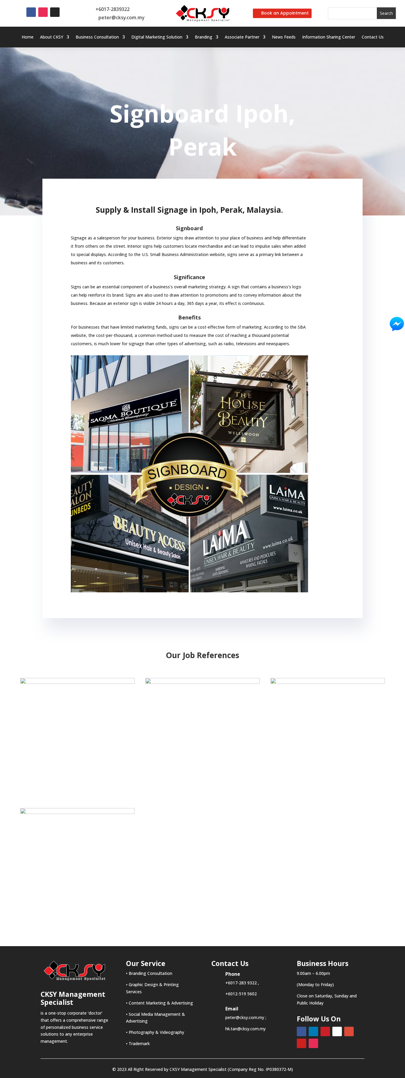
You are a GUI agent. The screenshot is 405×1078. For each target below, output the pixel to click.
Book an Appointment (285, 13)
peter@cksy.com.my (121, 17)
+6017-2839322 (112, 9)
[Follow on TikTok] (55, 12)
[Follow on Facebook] (31, 12)
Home (28, 37)
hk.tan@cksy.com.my (245, 1028)
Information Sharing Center (328, 37)
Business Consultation (97, 37)
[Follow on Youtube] (301, 1043)
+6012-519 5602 (241, 994)
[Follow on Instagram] (43, 12)
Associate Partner (242, 37)
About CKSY (51, 37)
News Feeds (284, 37)
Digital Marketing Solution (156, 37)
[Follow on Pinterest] (325, 1031)
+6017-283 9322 (241, 983)
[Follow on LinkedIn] (313, 1031)
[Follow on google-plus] (349, 1031)
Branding (203, 37)
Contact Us (373, 37)
